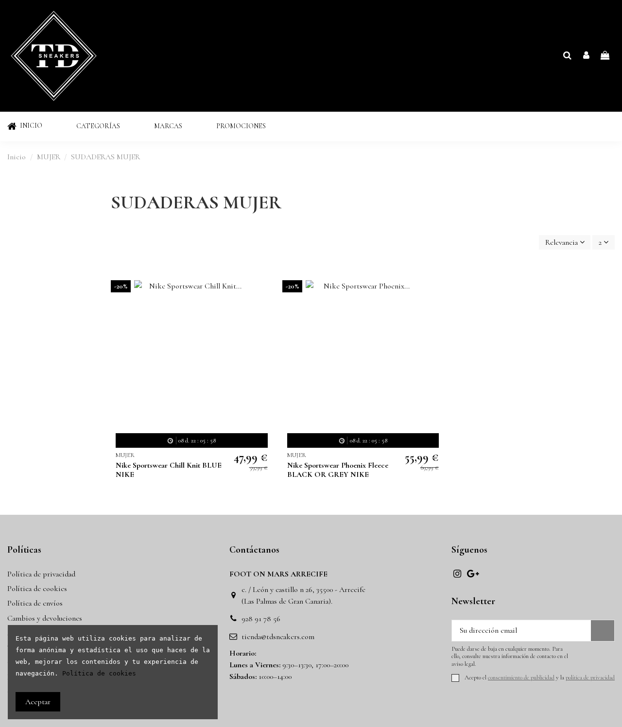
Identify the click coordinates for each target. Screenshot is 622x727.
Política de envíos (35, 603)
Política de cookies (37, 588)
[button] (98, 126)
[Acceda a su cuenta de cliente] (586, 56)
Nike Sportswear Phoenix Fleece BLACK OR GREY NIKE (337, 469)
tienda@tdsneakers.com (278, 637)
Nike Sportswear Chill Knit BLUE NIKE (169, 469)
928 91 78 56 (261, 619)
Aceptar (38, 702)
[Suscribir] (602, 630)
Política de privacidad (41, 574)
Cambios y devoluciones (44, 618)
